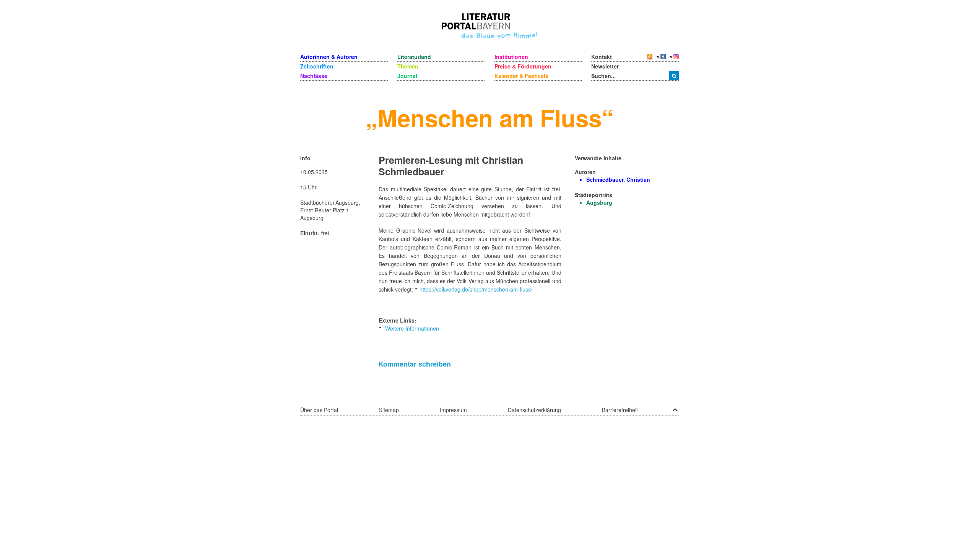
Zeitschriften (316, 66)
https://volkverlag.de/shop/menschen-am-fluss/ (476, 289)
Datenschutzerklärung (534, 410)
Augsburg (599, 202)
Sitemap (389, 410)
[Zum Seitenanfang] (675, 407)
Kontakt (601, 56)
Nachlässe (313, 76)
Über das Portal (319, 410)
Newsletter (605, 66)
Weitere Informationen (412, 328)
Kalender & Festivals (521, 76)
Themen (407, 66)
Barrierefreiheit (620, 410)
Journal (407, 76)
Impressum (453, 410)
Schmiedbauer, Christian (618, 179)
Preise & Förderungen (522, 66)
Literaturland (414, 56)
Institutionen (511, 56)
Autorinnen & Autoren (329, 56)
